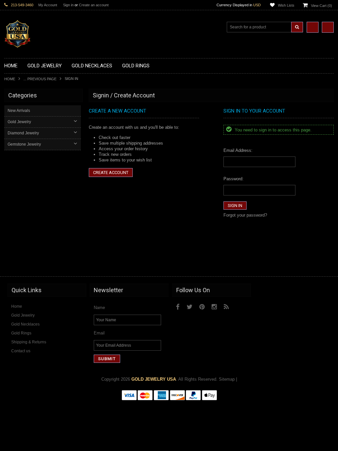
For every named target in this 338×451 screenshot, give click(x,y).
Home (9, 79)
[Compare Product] (313, 27)
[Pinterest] (202, 307)
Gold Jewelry (19, 122)
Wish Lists (286, 5)
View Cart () (321, 6)
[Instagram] (214, 307)
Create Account (110, 172)
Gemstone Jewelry (24, 144)
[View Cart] (328, 27)
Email (99, 332)
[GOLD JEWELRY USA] (17, 44)
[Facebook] (178, 307)
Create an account (94, 5)
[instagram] (181, 319)
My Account (47, 5)
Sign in (68, 5)
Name (99, 307)
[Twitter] (189, 307)
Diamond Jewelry (23, 133)
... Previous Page (39, 79)
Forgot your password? (245, 215)
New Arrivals (19, 110)
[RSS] (226, 307)
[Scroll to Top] (325, 265)
